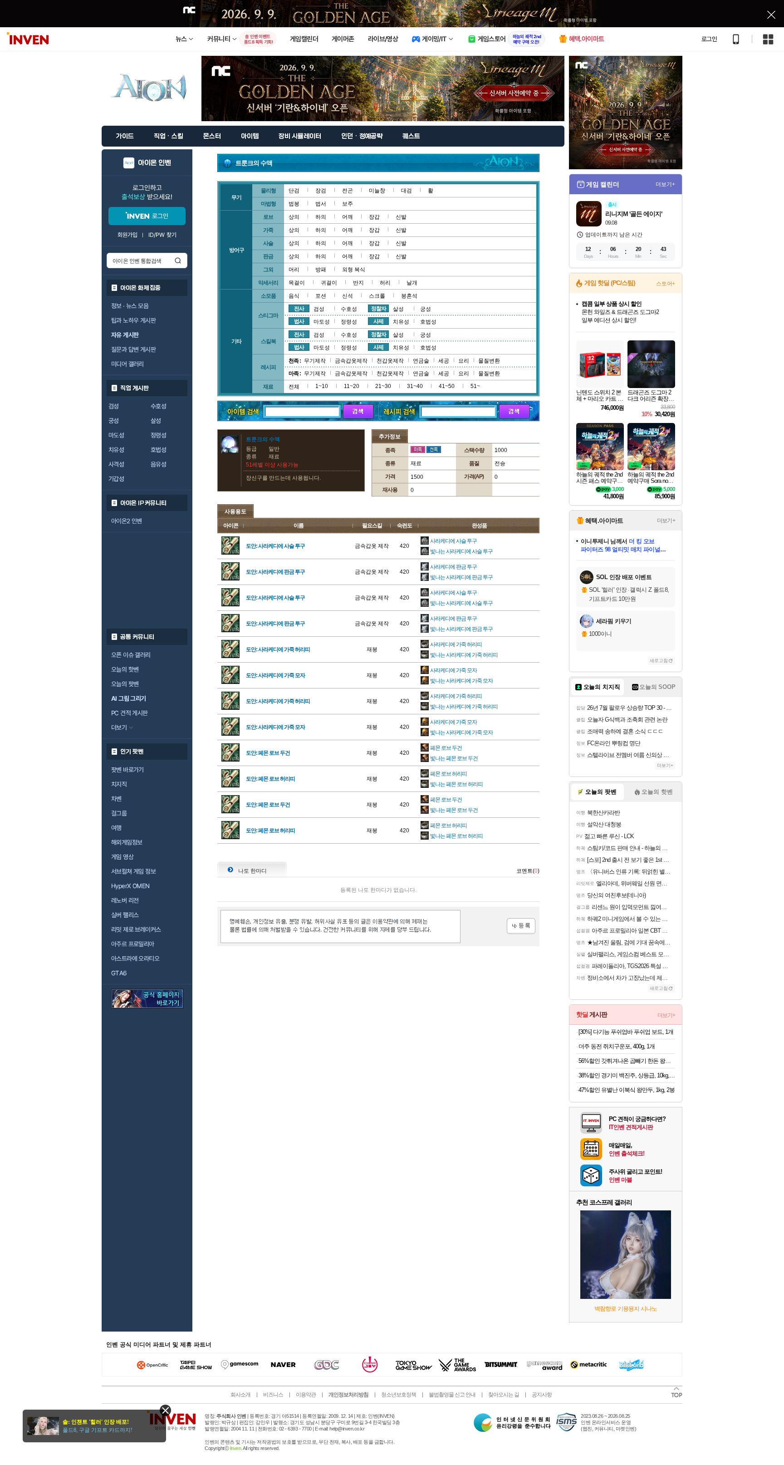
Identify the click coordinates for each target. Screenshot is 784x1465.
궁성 (113, 420)
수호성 (158, 406)
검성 (113, 406)
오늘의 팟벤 (124, 684)
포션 (320, 296)
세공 (443, 361)
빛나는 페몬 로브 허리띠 (456, 784)
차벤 (116, 798)
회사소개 (240, 1394)
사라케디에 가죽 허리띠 (456, 644)
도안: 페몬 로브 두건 (268, 753)
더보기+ (665, 184)
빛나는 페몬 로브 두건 (454, 758)
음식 (294, 296)
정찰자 (378, 308)
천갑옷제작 (390, 361)
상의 (294, 217)
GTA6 (119, 973)
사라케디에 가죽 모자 (453, 670)
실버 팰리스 (124, 915)
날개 (412, 283)
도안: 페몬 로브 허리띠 (270, 779)
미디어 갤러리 (127, 364)
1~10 (321, 386)
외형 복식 (353, 269)
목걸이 (297, 283)
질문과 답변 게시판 (133, 349)
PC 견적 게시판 (129, 713)
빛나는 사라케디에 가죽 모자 (461, 681)
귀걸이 (329, 283)
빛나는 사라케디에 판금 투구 (461, 577)
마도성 (116, 435)
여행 (116, 827)
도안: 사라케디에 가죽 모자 (275, 675)
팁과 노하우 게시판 (133, 320)
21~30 (383, 386)
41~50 (447, 386)
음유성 (158, 464)
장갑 (374, 217)
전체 (294, 386)
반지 (358, 283)
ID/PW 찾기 (162, 234)
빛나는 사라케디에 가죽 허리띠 (464, 655)
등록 (521, 926)
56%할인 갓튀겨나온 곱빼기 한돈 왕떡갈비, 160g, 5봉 (626, 1060)
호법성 (158, 449)
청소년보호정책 (398, 1394)
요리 (463, 361)
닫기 (165, 1410)
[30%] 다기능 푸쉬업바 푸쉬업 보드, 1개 (625, 1031)
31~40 (415, 386)
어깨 (347, 217)
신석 (347, 296)
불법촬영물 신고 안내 (452, 1394)
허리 (385, 283)
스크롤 (377, 296)
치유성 (116, 449)
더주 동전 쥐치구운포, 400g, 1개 (616, 1046)
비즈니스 (273, 1394)
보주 (347, 204)
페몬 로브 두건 (446, 748)
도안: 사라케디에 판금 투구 (275, 572)
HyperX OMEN (130, 886)
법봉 (294, 204)
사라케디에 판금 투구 (453, 567)
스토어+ (665, 283)
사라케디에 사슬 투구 (453, 541)
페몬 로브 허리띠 (448, 774)
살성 (156, 420)
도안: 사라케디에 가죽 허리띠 (278, 649)
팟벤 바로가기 (127, 769)
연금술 (421, 361)
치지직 (119, 784)
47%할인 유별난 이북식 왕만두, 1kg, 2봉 (626, 1089)
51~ (475, 386)
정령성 (158, 435)
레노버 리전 (124, 900)
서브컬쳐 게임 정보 (133, 871)
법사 (299, 321)
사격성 (116, 464)
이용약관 (306, 1394)
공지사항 (542, 1394)
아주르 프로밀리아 (132, 944)
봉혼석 (409, 296)
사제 (378, 321)
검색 (178, 260)
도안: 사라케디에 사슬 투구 (275, 546)
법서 (320, 204)
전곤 (347, 190)
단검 (294, 190)
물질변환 (489, 361)
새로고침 (659, 660)
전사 (299, 308)
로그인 (709, 39)
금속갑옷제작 (351, 361)
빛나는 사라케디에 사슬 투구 (461, 551)
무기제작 (315, 361)
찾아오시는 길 (503, 1394)
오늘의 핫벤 (124, 669)
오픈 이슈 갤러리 (131, 655)
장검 (320, 190)
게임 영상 (122, 856)
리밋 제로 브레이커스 (136, 929)
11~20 (351, 386)
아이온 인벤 (154, 163)
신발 (401, 217)
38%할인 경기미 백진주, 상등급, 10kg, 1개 (626, 1075)
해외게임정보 (126, 842)
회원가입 (127, 234)
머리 (294, 269)
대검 (406, 190)
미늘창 (377, 190)
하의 (320, 217)
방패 (320, 269)
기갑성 (116, 478)
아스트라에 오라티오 (135, 958)
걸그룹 (119, 813)
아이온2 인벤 (126, 521)
